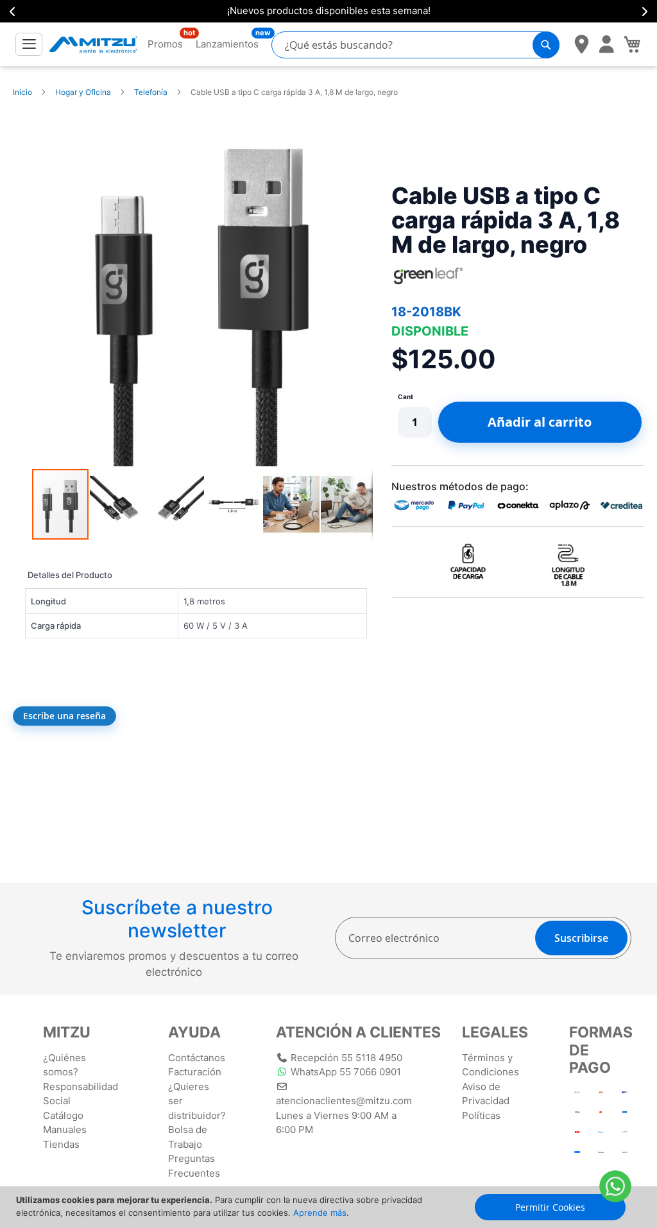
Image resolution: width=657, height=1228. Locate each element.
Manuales (65, 1129)
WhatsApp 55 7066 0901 (346, 1072)
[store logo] (93, 44)
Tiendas (61, 1144)
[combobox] (415, 44)
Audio (364, 10)
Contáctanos (196, 1058)
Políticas (481, 1115)
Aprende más (319, 1212)
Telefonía (150, 92)
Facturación (194, 1072)
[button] (119, 504)
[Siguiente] (644, 11)
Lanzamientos (227, 43)
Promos (165, 43)
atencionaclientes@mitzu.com (344, 1101)
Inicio (22, 92)
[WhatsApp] (615, 1186)
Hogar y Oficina (83, 92)
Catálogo (63, 1115)
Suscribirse (581, 938)
